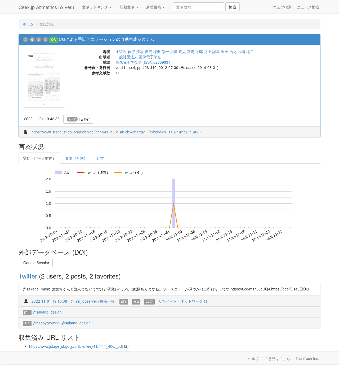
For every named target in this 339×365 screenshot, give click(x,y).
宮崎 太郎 (195, 51)
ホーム (28, 24)
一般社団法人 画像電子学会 (138, 56)
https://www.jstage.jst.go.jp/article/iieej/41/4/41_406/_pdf (76, 346)
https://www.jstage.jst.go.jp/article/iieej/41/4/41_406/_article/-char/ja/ (88, 131)
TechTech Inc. (307, 358)
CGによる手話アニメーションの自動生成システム (106, 39)
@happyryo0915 (46, 322)
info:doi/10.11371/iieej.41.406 (174, 131)
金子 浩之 (229, 51)
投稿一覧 (107, 301)
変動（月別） (76, 158)
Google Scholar (36, 262)
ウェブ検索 (282, 7)
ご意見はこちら (277, 358)
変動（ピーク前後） (39, 158)
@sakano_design (47, 312)
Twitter (79, 119)
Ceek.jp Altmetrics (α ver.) (46, 6)
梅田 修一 (161, 51)
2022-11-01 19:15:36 (49, 301)
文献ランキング (95, 7)
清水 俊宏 (144, 51)
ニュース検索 (308, 7)
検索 (232, 7)
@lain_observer (84, 301)
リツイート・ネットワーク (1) (183, 301)
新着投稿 (154, 7)
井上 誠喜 (212, 51)
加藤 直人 (178, 51)
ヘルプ (253, 358)
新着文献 (128, 7)
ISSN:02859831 (157, 62)
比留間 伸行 (125, 51)
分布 (100, 158)
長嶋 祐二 (246, 51)
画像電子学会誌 (128, 62)
